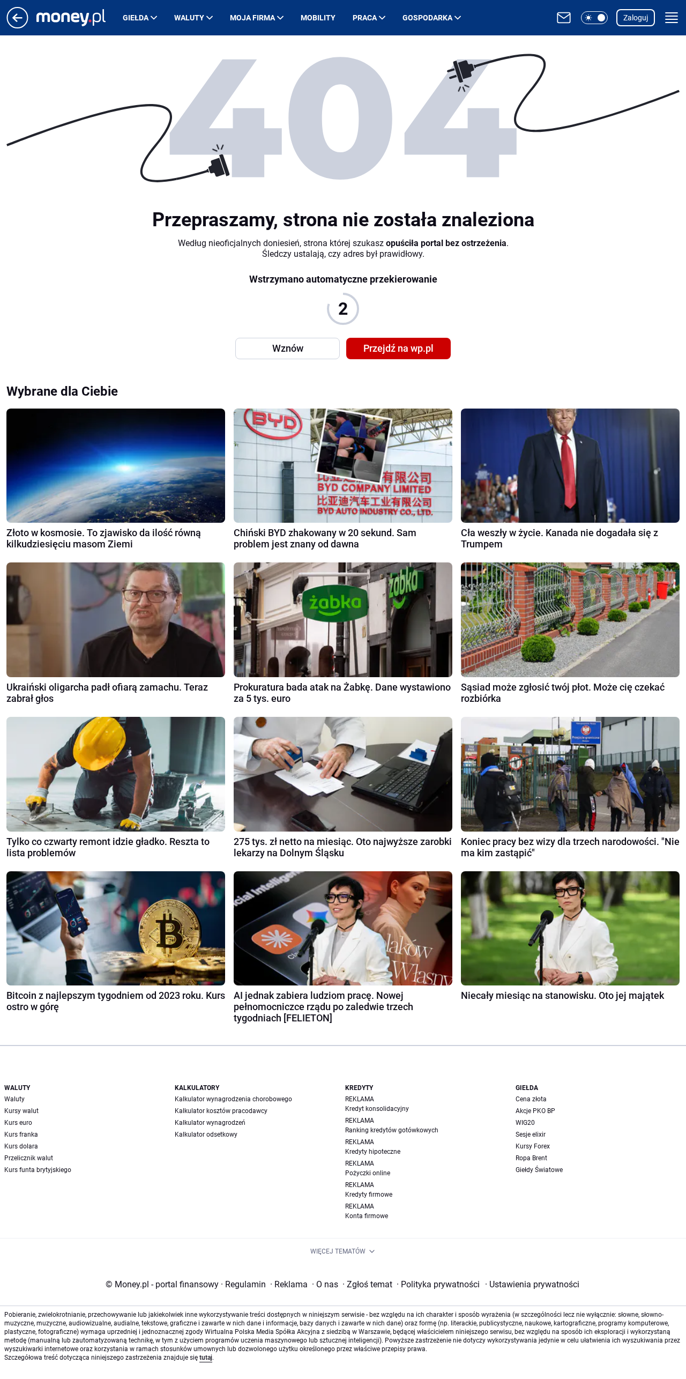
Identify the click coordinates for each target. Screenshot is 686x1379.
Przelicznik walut (28, 1158)
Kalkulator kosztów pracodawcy (221, 1111)
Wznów (287, 348)
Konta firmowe (366, 1216)
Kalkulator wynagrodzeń (210, 1122)
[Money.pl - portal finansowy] (79, 17)
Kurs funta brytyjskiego (37, 1170)
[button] (594, 17)
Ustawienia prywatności (532, 1284)
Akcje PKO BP (535, 1111)
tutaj (205, 1357)
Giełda (135, 17)
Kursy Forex (533, 1146)
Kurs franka (21, 1134)
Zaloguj (635, 17)
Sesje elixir (531, 1134)
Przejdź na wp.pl (398, 348)
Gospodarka (427, 17)
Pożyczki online (367, 1173)
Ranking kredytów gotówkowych (391, 1130)
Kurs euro (18, 1122)
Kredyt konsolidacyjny (377, 1109)
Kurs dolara (21, 1146)
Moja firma (252, 17)
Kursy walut (21, 1111)
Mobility (318, 17)
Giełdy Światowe (539, 1170)
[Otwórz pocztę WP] (563, 17)
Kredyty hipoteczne (372, 1151)
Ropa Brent (531, 1158)
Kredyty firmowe (368, 1194)
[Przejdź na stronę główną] (17, 25)
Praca (365, 17)
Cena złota (531, 1099)
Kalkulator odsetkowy (206, 1134)
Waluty (189, 17)
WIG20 (525, 1122)
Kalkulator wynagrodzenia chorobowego (233, 1099)
